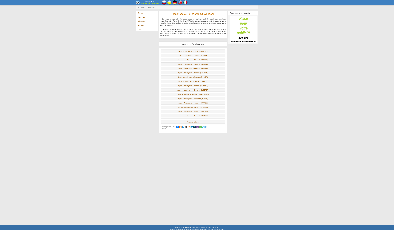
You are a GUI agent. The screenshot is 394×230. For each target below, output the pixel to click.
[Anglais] (180, 2)
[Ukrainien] (169, 2)
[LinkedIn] (192, 127)
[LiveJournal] (194, 127)
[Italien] (185, 2)
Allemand (141, 21)
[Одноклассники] (180, 127)
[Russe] (164, 2)
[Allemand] (174, 2)
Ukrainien (141, 17)
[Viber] (197, 127)
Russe (140, 13)
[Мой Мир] (183, 127)
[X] (186, 127)
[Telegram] (206, 127)
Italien (140, 29)
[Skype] (203, 127)
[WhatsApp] (200, 127)
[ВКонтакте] (177, 127)
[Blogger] (189, 127)
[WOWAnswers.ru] (148, 2)
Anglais (141, 25)
